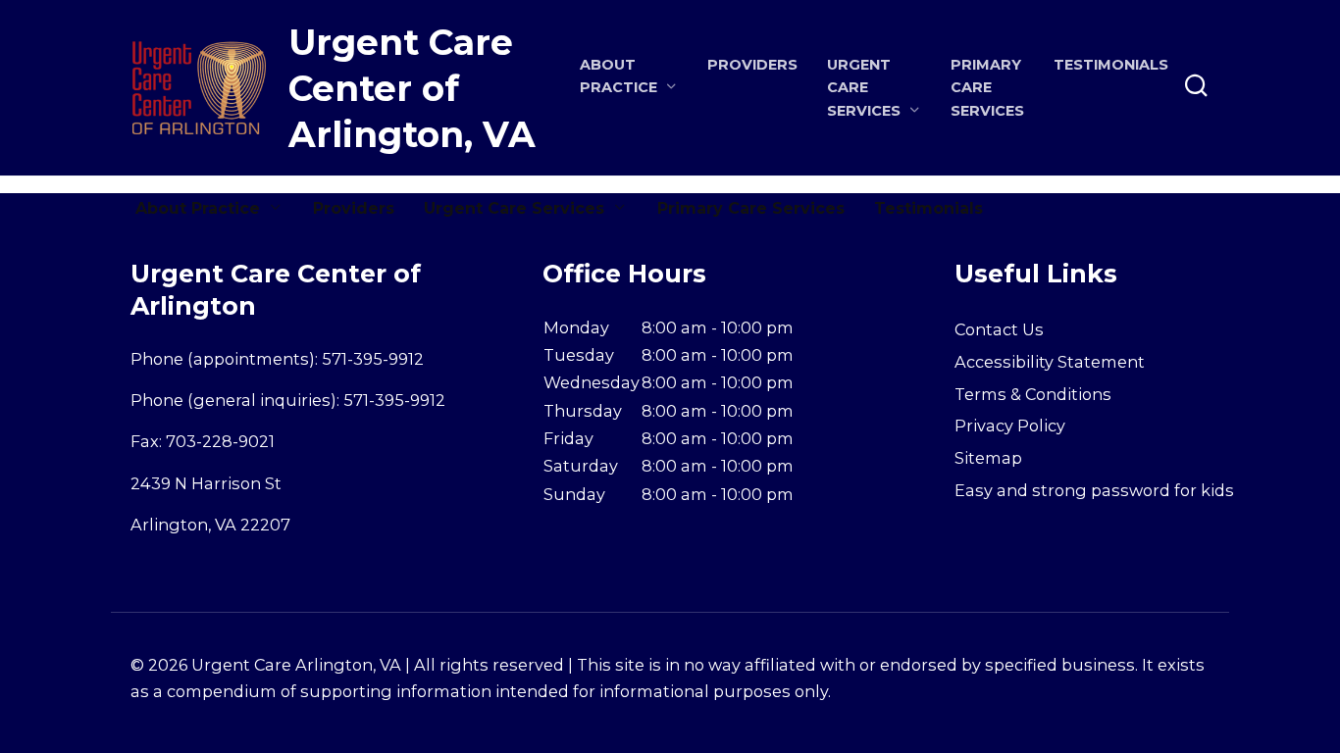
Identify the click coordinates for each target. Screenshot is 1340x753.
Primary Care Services (987, 88)
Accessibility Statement (1049, 362)
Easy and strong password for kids (1094, 490)
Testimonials (1111, 65)
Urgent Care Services (514, 208)
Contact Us (999, 329)
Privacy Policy (1009, 425)
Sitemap (988, 458)
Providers (752, 65)
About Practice (197, 208)
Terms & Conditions (1032, 394)
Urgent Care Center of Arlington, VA (412, 88)
